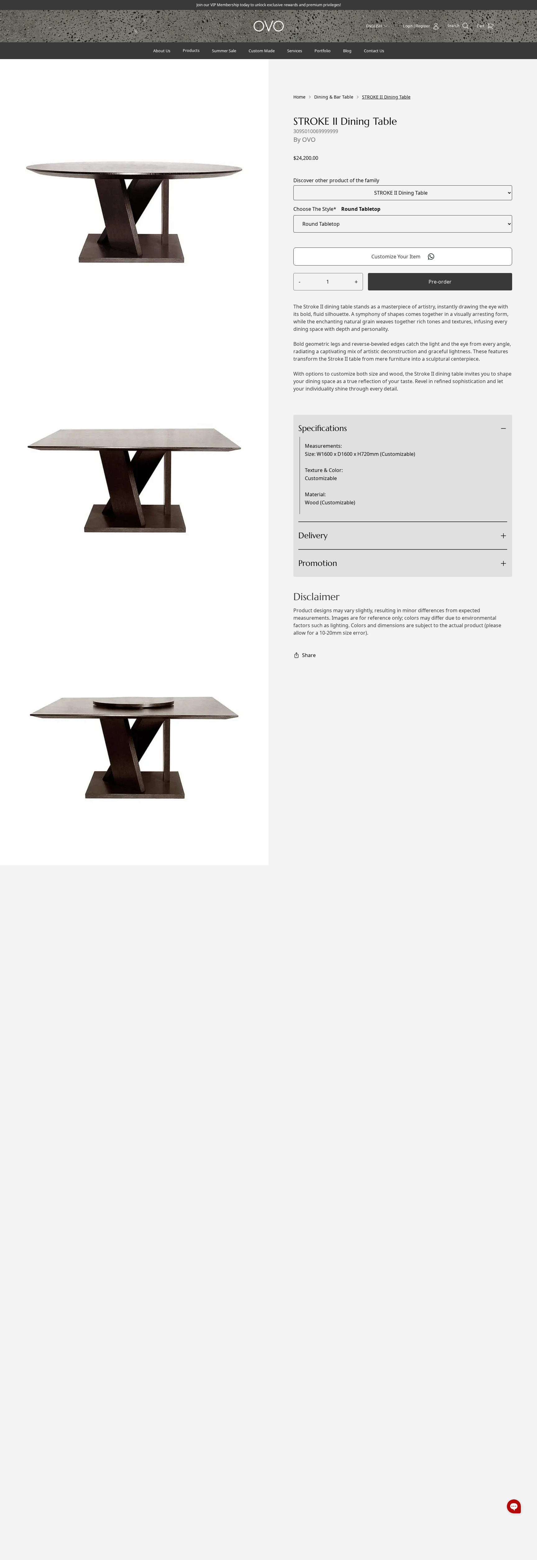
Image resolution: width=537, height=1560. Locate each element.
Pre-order (440, 281)
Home (299, 97)
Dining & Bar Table (333, 97)
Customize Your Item (395, 256)
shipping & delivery (349, 558)
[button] (514, 1506)
